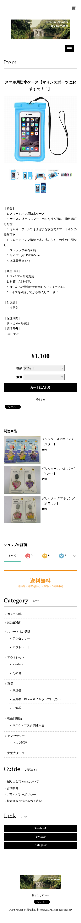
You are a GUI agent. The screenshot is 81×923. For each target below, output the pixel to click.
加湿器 (16, 708)
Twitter (40, 837)
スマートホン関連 (19, 631)
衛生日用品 (14, 718)
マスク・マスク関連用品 (28, 725)
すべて (12, 555)
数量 (19, 377)
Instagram (41, 845)
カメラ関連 (14, 614)
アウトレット (21, 647)
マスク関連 (19, 742)
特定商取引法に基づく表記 (24, 801)
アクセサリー (21, 638)
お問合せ (12, 788)
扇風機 (16, 690)
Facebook (40, 829)
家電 (10, 683)
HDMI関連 (14, 622)
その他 (16, 673)
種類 (19, 368)
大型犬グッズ (16, 753)
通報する (40, 399)
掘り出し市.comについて (23, 781)
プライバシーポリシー (21, 794)
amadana (17, 664)
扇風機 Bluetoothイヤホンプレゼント (37, 699)
